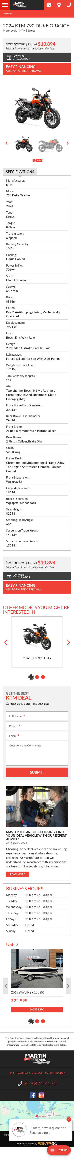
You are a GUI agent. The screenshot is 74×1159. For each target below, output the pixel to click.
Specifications (20, 172)
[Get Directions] (59, 5)
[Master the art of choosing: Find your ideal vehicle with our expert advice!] (37, 806)
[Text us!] (59, 1151)
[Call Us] (69, 5)
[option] (37, 106)
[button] (6, 143)
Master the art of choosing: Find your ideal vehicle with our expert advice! (36, 835)
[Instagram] (41, 1095)
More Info (37, 1009)
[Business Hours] (49, 5)
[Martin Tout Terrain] (27, 5)
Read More (17, 874)
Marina (7, 13)
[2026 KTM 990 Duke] (37, 636)
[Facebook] (33, 1095)
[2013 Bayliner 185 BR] (37, 968)
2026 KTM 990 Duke (37, 658)
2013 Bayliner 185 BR (27, 992)
